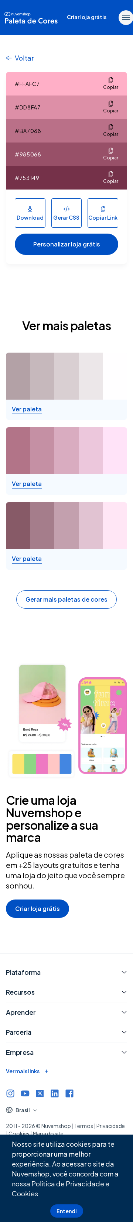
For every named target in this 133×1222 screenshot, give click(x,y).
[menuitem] (87, 17)
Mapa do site (48, 1133)
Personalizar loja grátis (66, 244)
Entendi (67, 1211)
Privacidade (110, 1125)
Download (30, 217)
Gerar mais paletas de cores (66, 599)
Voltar (24, 58)
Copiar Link (102, 217)
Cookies (25, 1193)
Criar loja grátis (37, 908)
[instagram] (10, 1093)
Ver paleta (27, 409)
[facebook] (69, 1093)
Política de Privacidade (67, 1183)
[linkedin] (54, 1093)
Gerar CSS (66, 217)
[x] (39, 1093)
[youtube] (25, 1093)
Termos (83, 1125)
